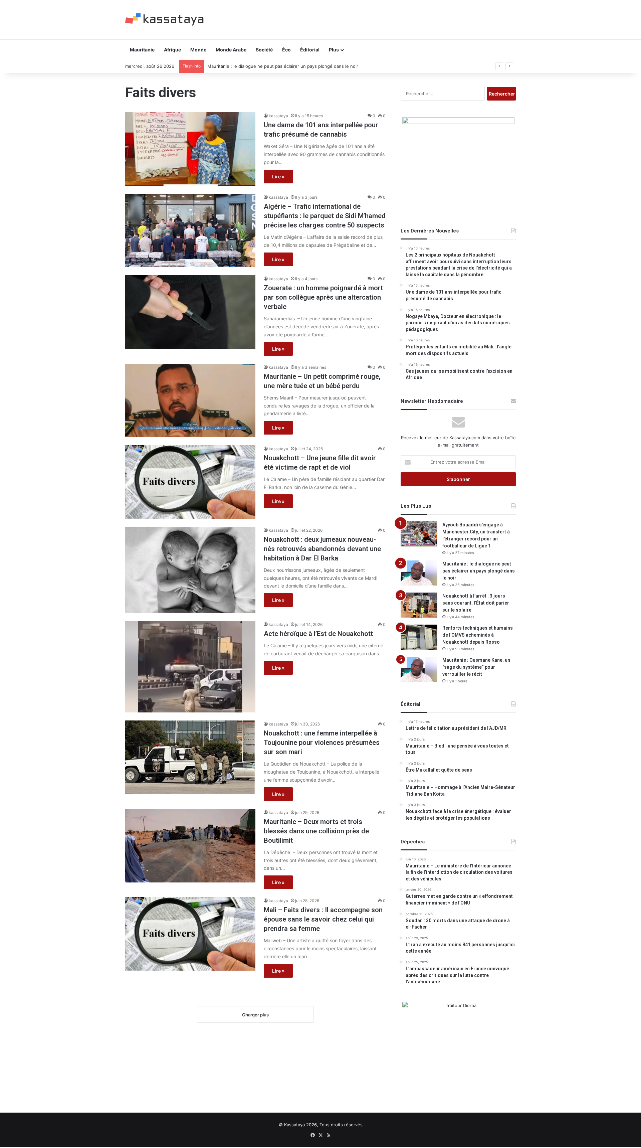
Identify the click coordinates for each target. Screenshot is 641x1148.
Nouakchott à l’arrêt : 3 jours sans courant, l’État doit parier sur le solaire (475, 603)
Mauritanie (142, 49)
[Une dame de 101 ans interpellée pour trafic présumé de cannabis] (190, 149)
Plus (334, 49)
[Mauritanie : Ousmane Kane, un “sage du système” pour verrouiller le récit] (419, 669)
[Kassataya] (164, 19)
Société (264, 49)
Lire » (278, 176)
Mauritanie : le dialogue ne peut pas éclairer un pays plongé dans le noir (282, 66)
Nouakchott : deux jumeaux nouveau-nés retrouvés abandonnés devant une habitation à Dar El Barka (322, 548)
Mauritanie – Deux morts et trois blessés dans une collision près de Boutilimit (316, 831)
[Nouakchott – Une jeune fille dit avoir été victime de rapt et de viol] (190, 482)
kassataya (278, 115)
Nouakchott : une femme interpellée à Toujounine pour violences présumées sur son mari (322, 742)
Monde (198, 49)
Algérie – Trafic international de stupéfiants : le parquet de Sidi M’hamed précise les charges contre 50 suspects (325, 215)
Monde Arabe (231, 49)
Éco (286, 49)
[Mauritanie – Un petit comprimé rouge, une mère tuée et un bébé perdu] (190, 400)
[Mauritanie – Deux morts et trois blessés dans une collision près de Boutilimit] (190, 845)
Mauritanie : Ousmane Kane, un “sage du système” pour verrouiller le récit (476, 667)
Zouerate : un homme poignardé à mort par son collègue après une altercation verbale (323, 297)
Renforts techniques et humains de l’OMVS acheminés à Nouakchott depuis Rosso (477, 635)
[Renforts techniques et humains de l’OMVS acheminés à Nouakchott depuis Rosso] (419, 637)
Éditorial (309, 49)
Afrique (172, 49)
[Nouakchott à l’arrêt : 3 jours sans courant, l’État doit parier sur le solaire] (419, 605)
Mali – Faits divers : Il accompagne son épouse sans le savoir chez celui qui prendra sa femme (323, 919)
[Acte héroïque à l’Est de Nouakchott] (190, 666)
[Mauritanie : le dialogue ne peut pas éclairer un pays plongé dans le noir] (419, 573)
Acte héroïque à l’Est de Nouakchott (318, 634)
